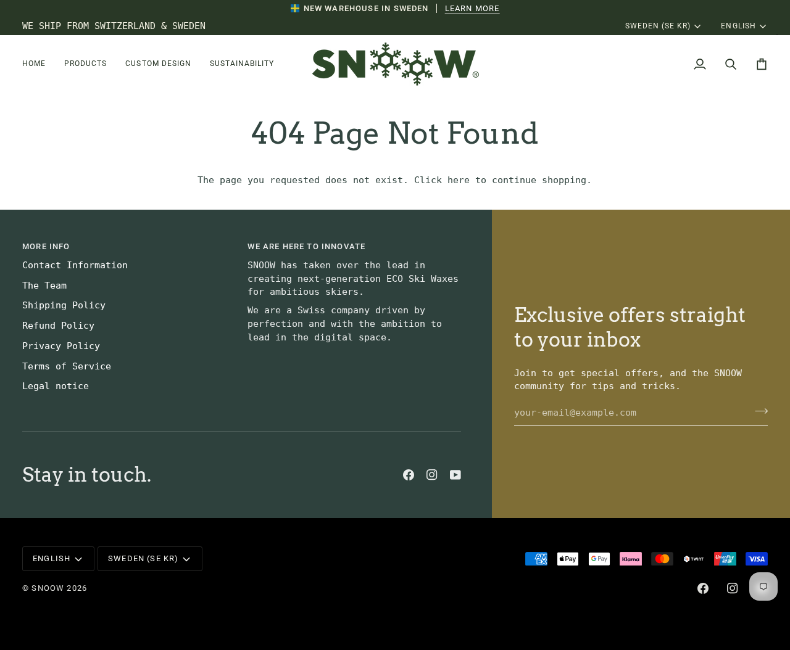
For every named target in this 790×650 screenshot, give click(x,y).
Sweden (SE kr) (658, 26)
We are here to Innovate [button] (306, 246)
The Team (44, 285)
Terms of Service (66, 366)
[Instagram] (432, 474)
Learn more (472, 8)
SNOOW (47, 588)
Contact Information (75, 265)
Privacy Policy (61, 346)
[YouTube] (455, 474)
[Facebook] (408, 474)
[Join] (757, 411)
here (458, 180)
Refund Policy (58, 326)
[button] (38, 64)
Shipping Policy (64, 305)
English (738, 26)
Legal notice (55, 386)
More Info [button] (46, 246)
